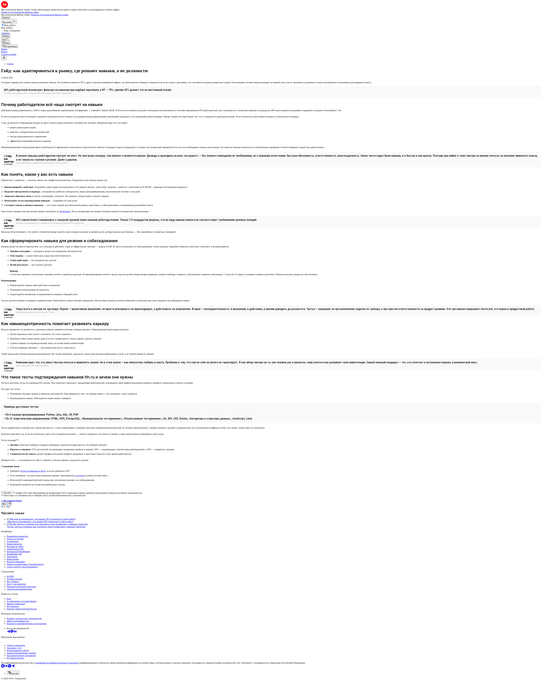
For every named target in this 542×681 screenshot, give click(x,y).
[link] (6, 42)
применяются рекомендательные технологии (57, 663)
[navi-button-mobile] (4, 58)
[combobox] (13, 672)
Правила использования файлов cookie (49, 15)
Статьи (10, 64)
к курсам (79, 475)
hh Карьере (65, 211)
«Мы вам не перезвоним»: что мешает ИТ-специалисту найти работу (40, 521)
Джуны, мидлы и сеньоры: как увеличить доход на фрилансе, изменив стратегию (46, 526)
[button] (4, 49)
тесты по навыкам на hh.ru (33, 471)
